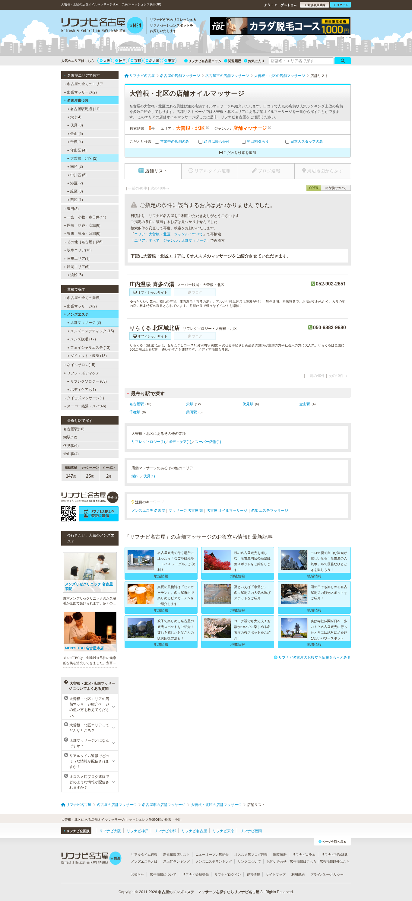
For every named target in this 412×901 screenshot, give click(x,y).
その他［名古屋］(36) (85, 241)
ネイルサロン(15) (81, 364)
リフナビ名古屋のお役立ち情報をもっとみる (314, 657)
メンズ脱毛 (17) (83, 338)
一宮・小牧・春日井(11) (86, 216)
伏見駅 (247, 403)
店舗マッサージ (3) (85, 322)
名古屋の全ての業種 (83, 297)
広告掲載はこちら (303, 861)
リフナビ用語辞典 (334, 854)
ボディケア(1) (180, 441)
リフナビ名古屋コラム (204, 61)
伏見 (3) (76, 124)
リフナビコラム (303, 854)
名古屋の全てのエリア (85, 83)
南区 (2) (76, 166)
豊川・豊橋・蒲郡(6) (83, 233)
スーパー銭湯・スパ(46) (86, 405)
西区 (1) (76, 199)
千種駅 (134, 411)
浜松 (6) (76, 274)
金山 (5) (76, 133)
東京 (171, 60)
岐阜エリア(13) (79, 249)
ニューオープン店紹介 (212, 854)
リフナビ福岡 (251, 830)
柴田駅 (191, 411)
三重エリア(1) (78, 258)
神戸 (122, 60)
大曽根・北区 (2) (83, 158)
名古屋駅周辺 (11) (85, 108)
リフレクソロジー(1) (148, 441)
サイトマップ (276, 874)
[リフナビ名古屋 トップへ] (102, 26)
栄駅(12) (70, 436)
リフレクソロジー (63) (88, 381)
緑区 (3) (76, 190)
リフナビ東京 (223, 830)
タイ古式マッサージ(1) (85, 397)
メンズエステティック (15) (92, 330)
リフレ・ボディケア (83, 372)
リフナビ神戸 (137, 830)
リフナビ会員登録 (195, 874)
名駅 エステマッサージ (269, 510)
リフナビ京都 (165, 830)
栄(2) (136, 475)
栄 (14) (75, 116)
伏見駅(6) (71, 445)
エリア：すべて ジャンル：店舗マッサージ (170, 240)
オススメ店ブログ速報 (251, 854)
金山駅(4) (71, 453)
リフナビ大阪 (110, 830)
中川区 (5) (78, 174)
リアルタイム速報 (144, 854)
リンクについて (249, 861)
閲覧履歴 (234, 61)
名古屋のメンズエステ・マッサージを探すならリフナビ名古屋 (208, 891)
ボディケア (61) (83, 389)
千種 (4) (76, 141)
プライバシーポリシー (327, 874)
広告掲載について (163, 874)
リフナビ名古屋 (194, 830)
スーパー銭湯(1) (208, 441)
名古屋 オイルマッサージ (227, 510)
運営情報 (253, 874)
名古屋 (154, 60)
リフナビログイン (227, 874)
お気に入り (256, 61)
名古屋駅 (136, 403)
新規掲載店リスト (176, 854)
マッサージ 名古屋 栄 (186, 510)
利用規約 (298, 874)
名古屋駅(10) (73, 428)
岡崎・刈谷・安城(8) (83, 225)
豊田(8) (73, 208)
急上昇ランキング (176, 861)
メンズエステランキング (213, 861)
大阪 (106, 60)
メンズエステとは (144, 861)
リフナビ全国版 (78, 831)
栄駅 (189, 403)
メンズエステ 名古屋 (148, 510)
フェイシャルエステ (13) (90, 347)
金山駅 (304, 403)
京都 (137, 60)
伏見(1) (149, 475)
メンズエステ (78, 314)
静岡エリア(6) (78, 266)
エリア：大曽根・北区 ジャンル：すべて (168, 233)
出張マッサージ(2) (82, 91)
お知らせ (137, 874)
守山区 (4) (78, 149)
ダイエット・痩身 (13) (88, 355)
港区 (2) (76, 182)
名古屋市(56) (77, 100)
